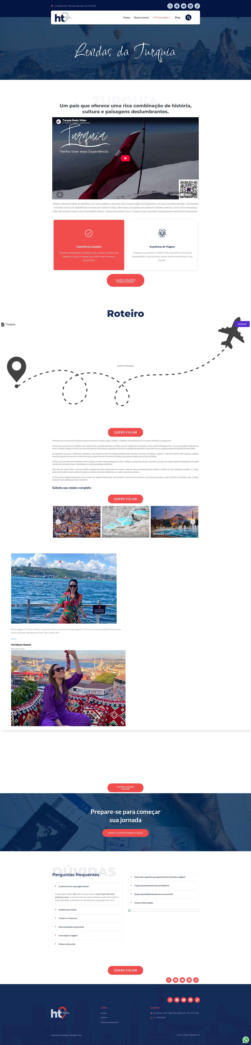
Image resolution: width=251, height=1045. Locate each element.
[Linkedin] (190, 6)
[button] (188, 17)
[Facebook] (177, 6)
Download (242, 324)
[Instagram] (170, 6)
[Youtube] (183, 6)
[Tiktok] (197, 6)
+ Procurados (160, 17)
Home (126, 17)
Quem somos (141, 17)
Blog (177, 17)
